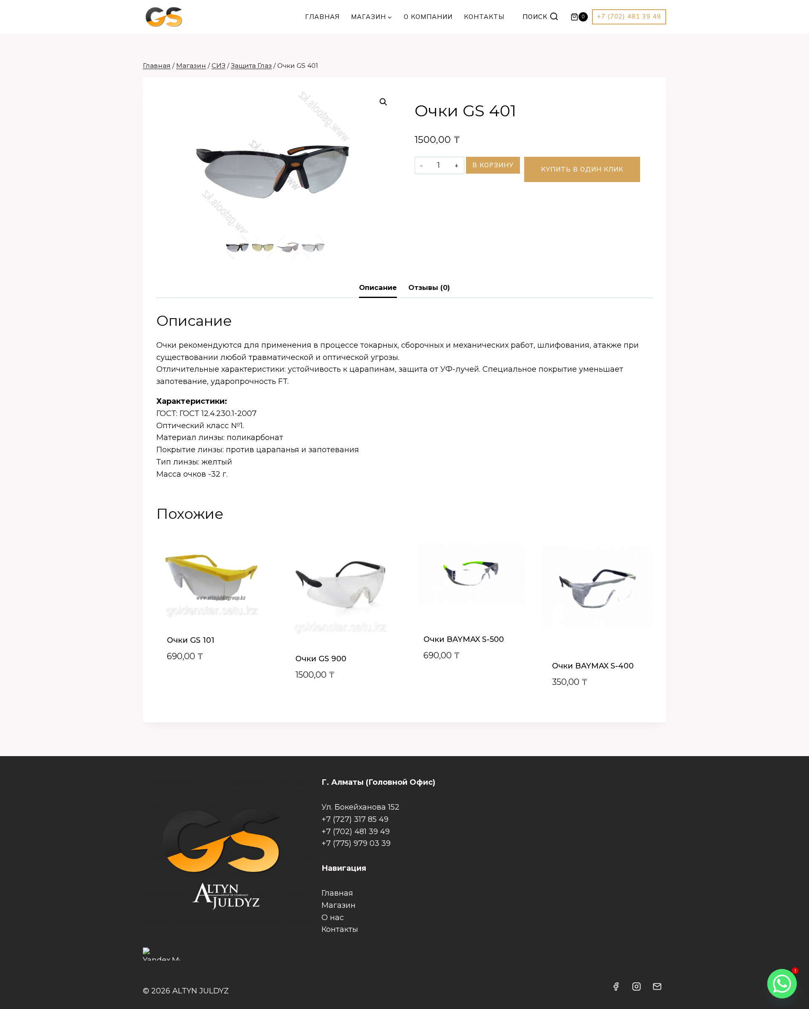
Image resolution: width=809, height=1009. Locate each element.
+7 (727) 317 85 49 (354, 819)
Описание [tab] (378, 287)
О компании (428, 17)
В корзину (493, 165)
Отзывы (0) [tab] (429, 287)
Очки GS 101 (190, 640)
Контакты (484, 17)
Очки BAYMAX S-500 (463, 639)
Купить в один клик (582, 169)
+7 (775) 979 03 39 (356, 843)
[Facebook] (616, 986)
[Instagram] (637, 986)
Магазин (338, 905)
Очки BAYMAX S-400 (593, 666)
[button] (383, 102)
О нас (332, 917)
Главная (322, 17)
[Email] (657, 986)
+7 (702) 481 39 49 (629, 16)
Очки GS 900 (320, 658)
